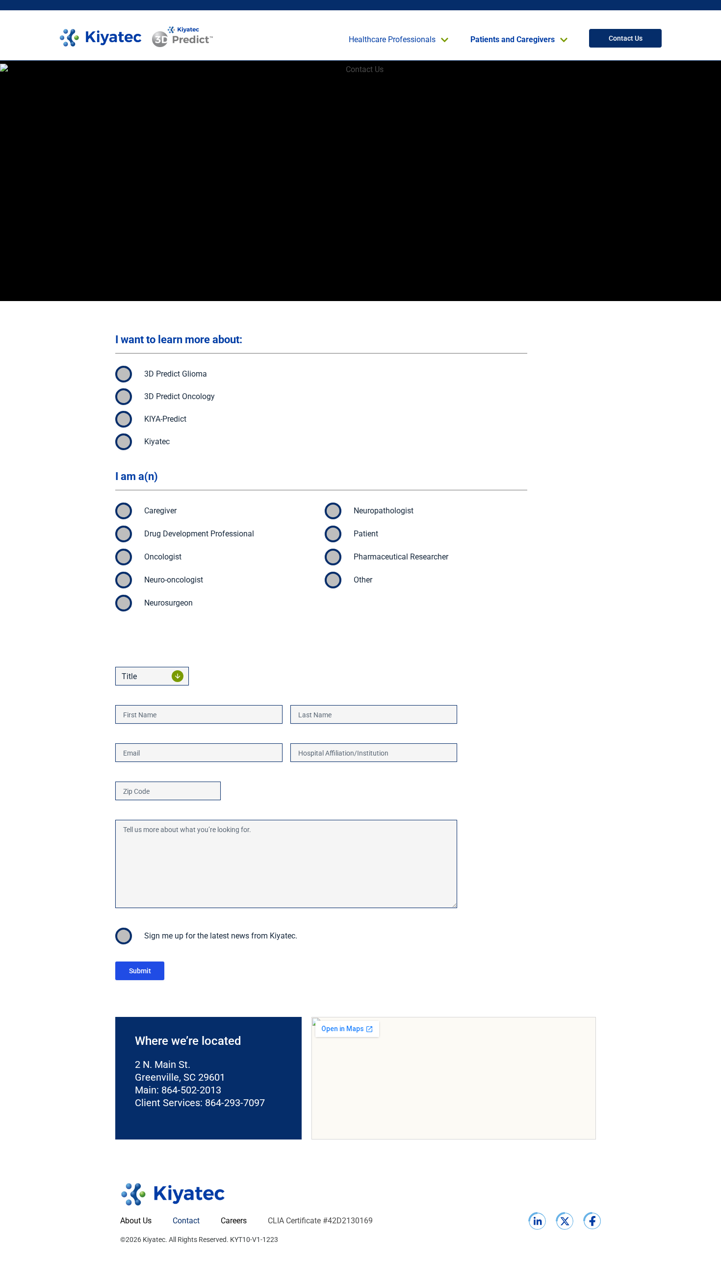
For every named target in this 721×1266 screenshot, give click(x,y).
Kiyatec (157, 441)
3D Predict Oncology (179, 396)
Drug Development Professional (199, 533)
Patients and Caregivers (512, 39)
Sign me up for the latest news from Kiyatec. (220, 935)
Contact (186, 1220)
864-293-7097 (235, 1103)
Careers (234, 1220)
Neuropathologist (383, 510)
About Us (136, 1220)
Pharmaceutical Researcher (401, 556)
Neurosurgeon (168, 603)
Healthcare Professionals (392, 39)
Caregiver (160, 510)
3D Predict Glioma (175, 374)
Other (363, 579)
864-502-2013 (191, 1090)
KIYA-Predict (165, 419)
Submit (140, 971)
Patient (366, 533)
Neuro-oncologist (173, 579)
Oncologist (162, 556)
